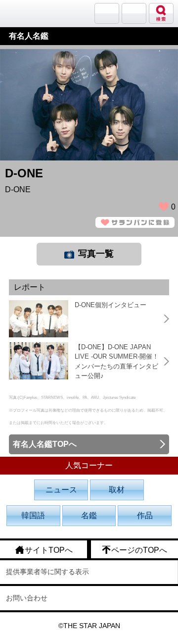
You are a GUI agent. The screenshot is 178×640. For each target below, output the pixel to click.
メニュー (134, 13)
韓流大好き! (33, 13)
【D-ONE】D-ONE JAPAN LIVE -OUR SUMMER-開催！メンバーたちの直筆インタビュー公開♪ (117, 361)
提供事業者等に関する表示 (47, 572)
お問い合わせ (26, 598)
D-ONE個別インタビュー (110, 305)
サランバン (107, 13)
